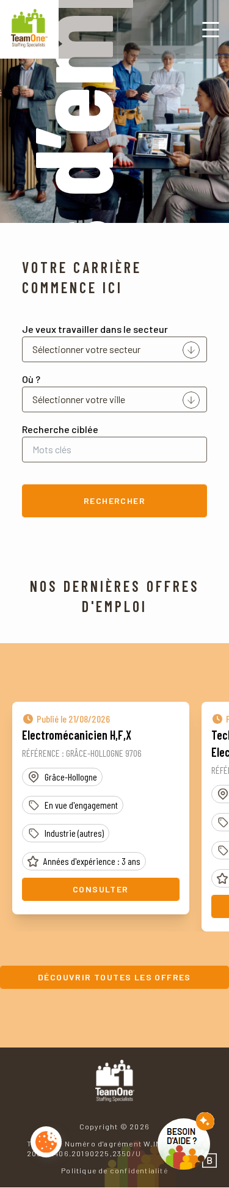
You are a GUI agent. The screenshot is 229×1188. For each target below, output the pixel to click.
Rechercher (114, 500)
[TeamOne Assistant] (186, 1141)
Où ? (31, 379)
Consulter (101, 889)
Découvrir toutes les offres (114, 977)
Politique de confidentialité (114, 1170)
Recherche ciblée (60, 429)
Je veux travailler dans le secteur (95, 329)
